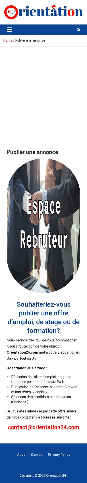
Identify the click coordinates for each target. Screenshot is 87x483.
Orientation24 (56, 476)
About (22, 455)
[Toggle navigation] (9, 29)
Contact (37, 455)
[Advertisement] (43, 92)
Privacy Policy (59, 455)
